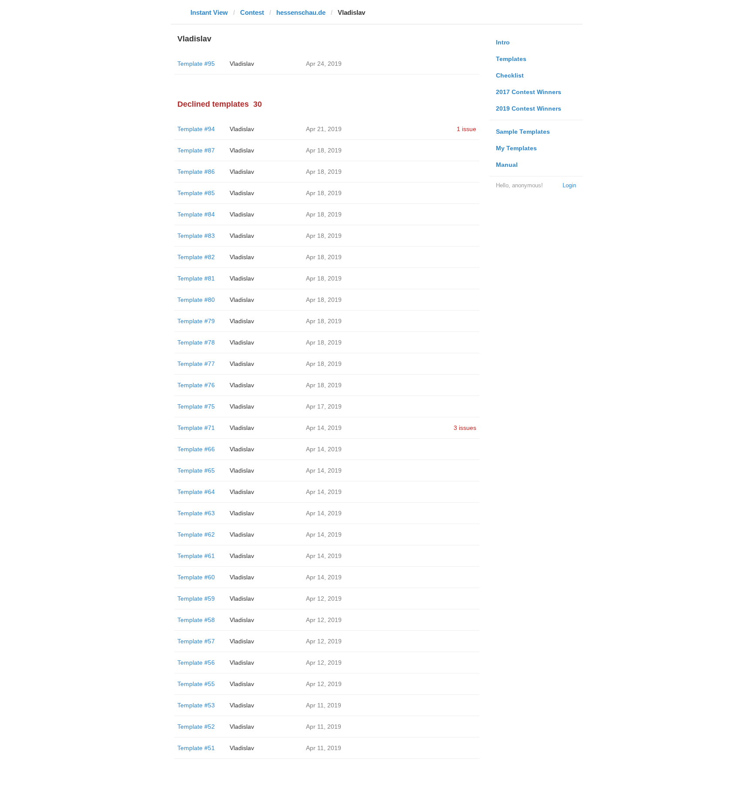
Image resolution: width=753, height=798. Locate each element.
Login (569, 185)
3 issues (465, 427)
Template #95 (196, 63)
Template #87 (196, 150)
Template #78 (196, 342)
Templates (511, 58)
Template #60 (196, 577)
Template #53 (196, 705)
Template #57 (196, 641)
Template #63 (196, 513)
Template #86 (196, 171)
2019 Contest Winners (528, 108)
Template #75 (196, 406)
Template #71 (196, 427)
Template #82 (196, 257)
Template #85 (196, 192)
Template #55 (196, 683)
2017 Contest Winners (528, 91)
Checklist (510, 75)
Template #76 (196, 385)
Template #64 (196, 491)
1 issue (466, 128)
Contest (252, 12)
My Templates (516, 148)
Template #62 (196, 534)
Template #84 (196, 214)
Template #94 (196, 128)
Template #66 (196, 449)
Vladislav (242, 63)
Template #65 (196, 470)
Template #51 (196, 747)
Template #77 (196, 363)
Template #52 (196, 726)
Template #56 (196, 662)
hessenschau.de (301, 12)
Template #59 (196, 598)
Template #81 (196, 278)
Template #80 (196, 299)
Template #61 (196, 555)
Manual (507, 164)
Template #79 (196, 321)
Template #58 (196, 619)
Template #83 (196, 235)
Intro (503, 42)
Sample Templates (523, 131)
